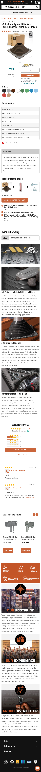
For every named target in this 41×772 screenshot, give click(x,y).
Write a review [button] (20, 450)
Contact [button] (6, 741)
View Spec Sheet (11, 143)
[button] (1, 2)
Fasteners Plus (18, 767)
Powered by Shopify (25, 767)
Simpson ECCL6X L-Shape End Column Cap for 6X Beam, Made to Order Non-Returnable (29, 538)
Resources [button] (7, 751)
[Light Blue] (36, 92)
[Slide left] (16, 63)
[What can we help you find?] (37, 7)
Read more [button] (30, 497)
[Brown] (13, 92)
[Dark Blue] (31, 92)
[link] (17, 212)
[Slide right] (25, 63)
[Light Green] (27, 92)
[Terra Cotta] (9, 97)
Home (3, 18)
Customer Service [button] (10, 746)
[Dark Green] (22, 92)
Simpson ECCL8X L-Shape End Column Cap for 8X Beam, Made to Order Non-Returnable (11, 538)
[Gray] (9, 92)
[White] (18, 92)
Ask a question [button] (20, 455)
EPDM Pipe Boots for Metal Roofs (20, 18)
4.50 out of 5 (25, 429)
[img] (9, 467)
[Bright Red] (4, 97)
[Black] (4, 92)
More (4, 171)
